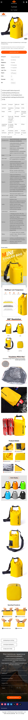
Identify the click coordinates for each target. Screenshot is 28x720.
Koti (12, 10)
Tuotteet (15, 10)
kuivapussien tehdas (7, 648)
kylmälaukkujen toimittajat (9, 640)
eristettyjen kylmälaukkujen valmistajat (10, 644)
